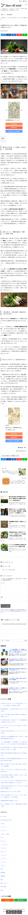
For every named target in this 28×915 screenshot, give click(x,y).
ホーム (4, 14)
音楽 (2, 890)
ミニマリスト (4, 858)
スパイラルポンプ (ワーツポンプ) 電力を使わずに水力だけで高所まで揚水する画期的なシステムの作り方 (14, 781)
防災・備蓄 (3, 886)
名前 (2, 597)
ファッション (4, 855)
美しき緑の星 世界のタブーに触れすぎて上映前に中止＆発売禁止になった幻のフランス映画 (14, 748)
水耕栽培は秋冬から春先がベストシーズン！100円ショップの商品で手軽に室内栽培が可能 (17, 533)
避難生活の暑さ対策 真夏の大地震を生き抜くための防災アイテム (14, 754)
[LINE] (24, 35)
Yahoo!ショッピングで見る (14, 131)
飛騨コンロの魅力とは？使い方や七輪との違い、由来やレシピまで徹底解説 (14, 765)
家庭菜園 (10, 14)
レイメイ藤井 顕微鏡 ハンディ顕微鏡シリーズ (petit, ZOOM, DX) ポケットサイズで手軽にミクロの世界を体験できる (18, 651)
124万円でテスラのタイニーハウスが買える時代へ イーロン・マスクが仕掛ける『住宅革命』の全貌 (14, 704)
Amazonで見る (14, 124)
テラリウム (3, 848)
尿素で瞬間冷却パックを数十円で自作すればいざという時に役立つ (14, 710)
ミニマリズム (4, 862)
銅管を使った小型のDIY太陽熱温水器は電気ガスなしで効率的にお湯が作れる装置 (13, 759)
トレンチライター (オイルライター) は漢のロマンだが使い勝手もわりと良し (14, 726)
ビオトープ (3, 851)
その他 (2, 823)
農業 (25, 447)
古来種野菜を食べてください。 (13, 120)
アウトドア (3, 827)
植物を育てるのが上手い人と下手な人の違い (11, 791)
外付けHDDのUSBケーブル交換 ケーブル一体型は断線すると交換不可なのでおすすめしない (18, 660)
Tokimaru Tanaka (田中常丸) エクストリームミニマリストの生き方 (14, 732)
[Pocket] (19, 35)
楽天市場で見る (14, 127)
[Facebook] (8, 35)
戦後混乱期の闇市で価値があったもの (9, 800)
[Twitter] (3, 35)
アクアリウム (4, 830)
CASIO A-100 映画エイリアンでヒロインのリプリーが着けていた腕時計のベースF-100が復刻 (13, 796)
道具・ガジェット (5, 883)
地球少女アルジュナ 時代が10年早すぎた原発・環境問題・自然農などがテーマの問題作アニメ (17, 510)
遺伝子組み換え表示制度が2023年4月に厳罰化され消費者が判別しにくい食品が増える (17, 498)
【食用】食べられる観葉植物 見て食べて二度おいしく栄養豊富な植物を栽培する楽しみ (14, 737)
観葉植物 (3, 876)
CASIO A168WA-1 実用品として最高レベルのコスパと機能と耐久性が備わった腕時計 (13, 776)
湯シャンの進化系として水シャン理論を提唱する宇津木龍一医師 (14, 805)
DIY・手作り (3, 816)
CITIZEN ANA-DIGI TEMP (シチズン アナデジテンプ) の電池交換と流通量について (14, 787)
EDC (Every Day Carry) (6, 820)
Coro (25, 451)
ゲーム (2, 837)
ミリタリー (3, 865)
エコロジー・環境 (5, 834)
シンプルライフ (4, 844)
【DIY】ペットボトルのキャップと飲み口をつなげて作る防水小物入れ (13, 770)
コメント (3, 582)
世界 (2, 869)
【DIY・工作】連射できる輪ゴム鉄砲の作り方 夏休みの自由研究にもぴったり (14, 715)
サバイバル (3, 841)
